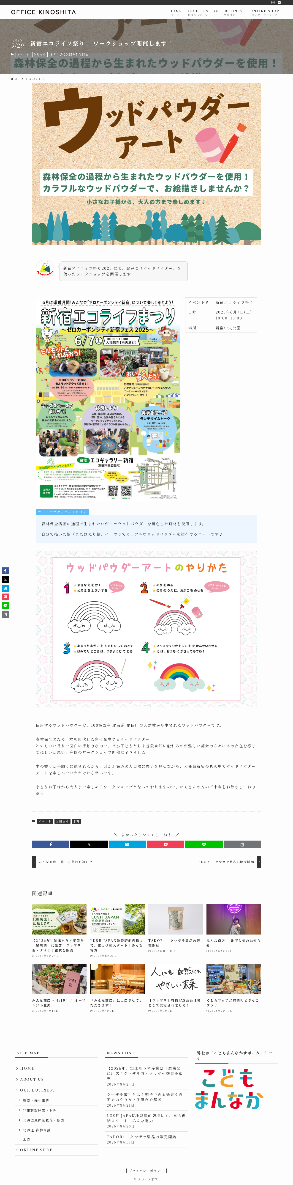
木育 (53, 54)
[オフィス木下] (44, 12)
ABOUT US (32, 1079)
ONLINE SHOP (36, 1149)
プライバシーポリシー (146, 1171)
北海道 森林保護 (37, 1129)
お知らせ (40, 54)
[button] (50, 844)
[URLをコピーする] (242, 844)
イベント (23, 54)
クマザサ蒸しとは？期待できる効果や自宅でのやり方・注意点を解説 (145, 1100)
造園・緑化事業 (36, 1100)
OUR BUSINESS (37, 1090)
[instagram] (273, 2)
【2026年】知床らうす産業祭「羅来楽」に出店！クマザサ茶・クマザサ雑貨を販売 (146, 1076)
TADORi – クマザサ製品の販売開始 (142, 1139)
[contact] (279, 2)
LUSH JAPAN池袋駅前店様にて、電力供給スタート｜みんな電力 (146, 1121)
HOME (27, 1068)
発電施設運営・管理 (40, 1110)
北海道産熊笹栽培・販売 (44, 1120)
